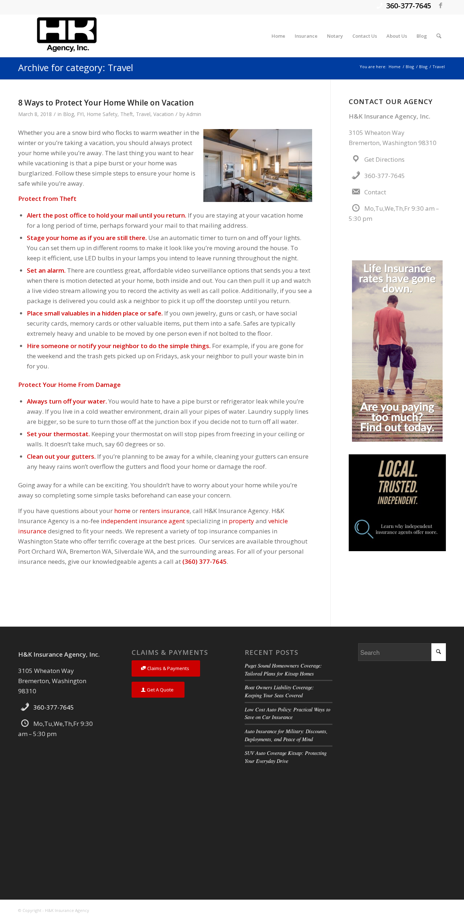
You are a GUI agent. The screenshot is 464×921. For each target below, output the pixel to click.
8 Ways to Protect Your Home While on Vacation (106, 103)
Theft (126, 114)
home (122, 511)
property (241, 521)
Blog (68, 114)
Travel (143, 114)
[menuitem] (278, 36)
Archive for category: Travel (75, 67)
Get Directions (384, 159)
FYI (80, 114)
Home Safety (102, 114)
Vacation (163, 114)
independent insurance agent (143, 521)
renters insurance (165, 511)
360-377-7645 (408, 6)
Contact (375, 192)
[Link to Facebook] (440, 5)
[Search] (439, 36)
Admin (193, 114)
